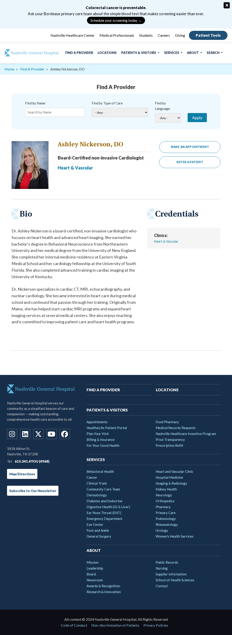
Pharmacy (163, 507)
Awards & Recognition (103, 586)
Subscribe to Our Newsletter (32, 491)
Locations (107, 53)
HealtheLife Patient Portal (107, 428)
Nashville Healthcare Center (72, 35)
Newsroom (95, 580)
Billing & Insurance (101, 439)
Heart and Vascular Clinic (174, 471)
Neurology (164, 495)
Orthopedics (165, 501)
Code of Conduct (74, 625)
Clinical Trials (97, 483)
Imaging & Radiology (171, 483)
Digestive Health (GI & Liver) (108, 507)
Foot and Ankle (98, 530)
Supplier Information (171, 574)
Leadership (95, 568)
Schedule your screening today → (116, 20)
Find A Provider (79, 53)
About (193, 53)
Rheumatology (167, 524)
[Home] (29, 52)
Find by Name (35, 103)
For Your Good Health (103, 445)
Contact (162, 586)
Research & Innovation (104, 592)
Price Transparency (170, 439)
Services (172, 53)
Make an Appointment (190, 147)
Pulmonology (166, 519)
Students (146, 35)
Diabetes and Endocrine (104, 501)
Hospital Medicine (169, 477)
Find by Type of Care (107, 103)
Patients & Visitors (139, 53)
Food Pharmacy (167, 422)
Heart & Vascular (75, 167)
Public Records (167, 562)
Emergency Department (104, 519)
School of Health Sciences (175, 580)
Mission (93, 562)
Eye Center (95, 524)
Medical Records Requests (176, 428)
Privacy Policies (155, 625)
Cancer (92, 477)
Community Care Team (103, 489)
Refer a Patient (189, 162)
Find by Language (162, 106)
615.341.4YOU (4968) (32, 461)
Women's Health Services (174, 536)
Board (91, 574)
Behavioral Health (100, 471)
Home (9, 69)
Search (213, 53)
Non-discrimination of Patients (115, 625)
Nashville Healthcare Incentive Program (186, 434)
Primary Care (166, 513)
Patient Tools (208, 35)
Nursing (162, 568)
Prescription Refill (169, 445)
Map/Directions (22, 474)
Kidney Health (166, 489)
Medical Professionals (116, 35)
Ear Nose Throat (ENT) (104, 513)
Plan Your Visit (98, 434)
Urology (162, 530)
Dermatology (97, 495)
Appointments (97, 422)
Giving (180, 35)
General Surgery (99, 536)
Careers (164, 35)
